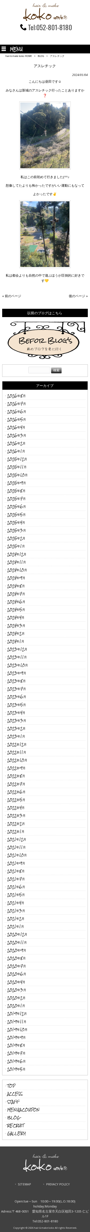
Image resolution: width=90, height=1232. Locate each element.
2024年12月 (16, 554)
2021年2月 (15, 918)
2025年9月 (16, 482)
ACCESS (15, 1093)
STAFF (13, 1102)
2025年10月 (17, 475)
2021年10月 (17, 855)
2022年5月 (16, 799)
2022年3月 (16, 815)
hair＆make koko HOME (18, 56)
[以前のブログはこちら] (45, 338)
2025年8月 (16, 490)
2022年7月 (16, 784)
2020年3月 (16, 989)
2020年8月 (16, 958)
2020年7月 (16, 966)
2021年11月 (16, 847)
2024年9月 (16, 577)
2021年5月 (16, 894)
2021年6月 (16, 886)
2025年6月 (16, 506)
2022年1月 (15, 831)
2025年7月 (16, 498)
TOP (11, 1086)
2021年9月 (16, 863)
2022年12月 (17, 744)
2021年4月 (15, 902)
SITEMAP (24, 1184)
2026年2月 (16, 443)
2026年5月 (16, 419)
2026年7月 (16, 403)
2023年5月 (16, 704)
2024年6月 (16, 601)
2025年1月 (16, 546)
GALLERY (16, 1133)
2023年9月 (16, 673)
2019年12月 (17, 1013)
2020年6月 (16, 974)
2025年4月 (16, 522)
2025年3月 (16, 530)
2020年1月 (16, 1005)
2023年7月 (16, 688)
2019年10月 (17, 1029)
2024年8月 (16, 586)
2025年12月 (17, 459)
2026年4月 (16, 427)
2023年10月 (17, 665)
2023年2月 (16, 728)
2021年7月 (16, 879)
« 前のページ (11, 296)
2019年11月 (16, 1021)
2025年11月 (17, 466)
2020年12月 (17, 934)
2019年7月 (16, 1053)
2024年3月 (16, 625)
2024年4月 (15, 617)
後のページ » (78, 296)
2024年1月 (15, 641)
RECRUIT (15, 1125)
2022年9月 (16, 768)
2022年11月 (16, 752)
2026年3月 (16, 435)
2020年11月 (17, 942)
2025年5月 (16, 514)
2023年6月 (16, 696)
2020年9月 (16, 950)
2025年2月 (16, 538)
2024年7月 (16, 593)
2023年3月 (16, 720)
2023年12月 (17, 649)
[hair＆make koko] (45, 20)
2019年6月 (16, 1061)
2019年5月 (16, 1069)
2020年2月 (16, 997)
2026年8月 (16, 395)
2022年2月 (16, 823)
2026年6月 (16, 411)
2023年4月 (16, 712)
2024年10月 (17, 570)
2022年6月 (16, 791)
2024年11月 (16, 562)
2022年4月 (16, 807)
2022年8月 (16, 775)
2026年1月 (16, 451)
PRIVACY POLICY (58, 1184)
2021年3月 (16, 910)
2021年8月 (16, 871)
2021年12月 (16, 839)
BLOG (41, 56)
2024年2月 (16, 633)
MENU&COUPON (23, 1109)
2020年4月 (16, 982)
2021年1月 (15, 926)
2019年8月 (16, 1045)
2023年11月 (17, 657)
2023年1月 (16, 736)
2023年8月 (16, 680)
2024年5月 (16, 609)
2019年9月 (16, 1037)
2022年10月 (17, 760)
